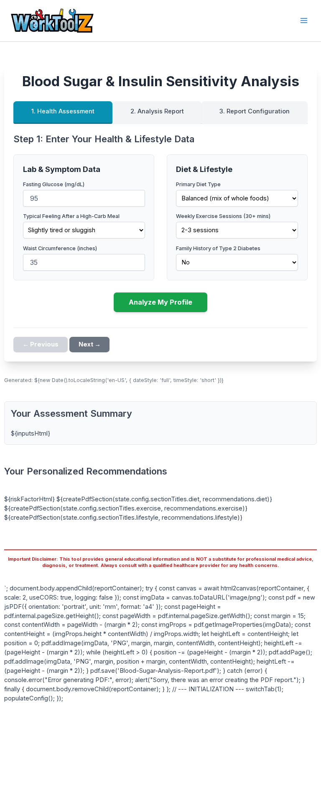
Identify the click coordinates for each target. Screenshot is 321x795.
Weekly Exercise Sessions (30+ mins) (223, 216)
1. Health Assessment (62, 111)
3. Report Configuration (254, 111)
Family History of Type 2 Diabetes (218, 248)
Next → (90, 344)
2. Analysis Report (157, 111)
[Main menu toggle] (304, 21)
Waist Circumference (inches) (60, 248)
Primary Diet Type (198, 184)
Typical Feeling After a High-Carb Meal (71, 216)
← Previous (41, 344)
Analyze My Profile (160, 302)
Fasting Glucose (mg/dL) (53, 184)
